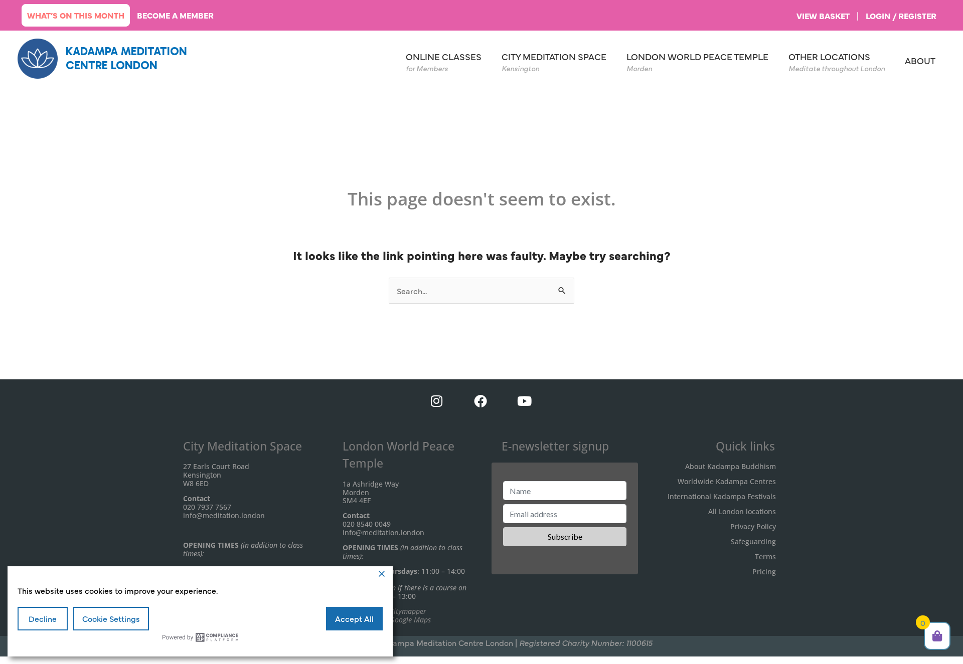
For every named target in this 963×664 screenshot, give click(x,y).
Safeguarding (753, 541)
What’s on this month (75, 15)
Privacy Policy (753, 526)
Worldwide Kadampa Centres (727, 481)
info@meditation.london (224, 515)
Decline (43, 618)
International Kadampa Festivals (722, 496)
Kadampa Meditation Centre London (126, 58)
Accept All (354, 618)
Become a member (175, 15)
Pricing (764, 571)
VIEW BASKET (823, 15)
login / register (901, 15)
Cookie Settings (111, 618)
